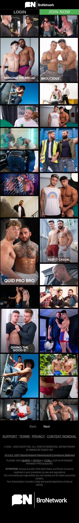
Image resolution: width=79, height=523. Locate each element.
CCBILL (48, 460)
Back (33, 426)
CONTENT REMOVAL (61, 436)
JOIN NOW (59, 12)
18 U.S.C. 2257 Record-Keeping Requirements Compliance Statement (39, 455)
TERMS (24, 436)
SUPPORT (10, 436)
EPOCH (37, 460)
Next (47, 426)
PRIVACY (38, 436)
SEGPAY (25, 460)
